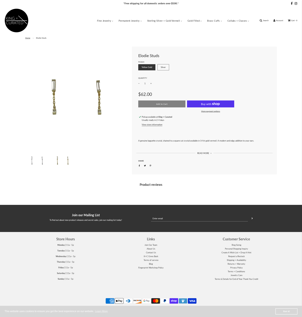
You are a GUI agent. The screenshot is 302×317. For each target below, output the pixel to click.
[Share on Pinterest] (150, 165)
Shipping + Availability (236, 260)
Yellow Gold (147, 67)
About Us (151, 248)
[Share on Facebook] (140, 165)
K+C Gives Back (151, 256)
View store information (152, 124)
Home (27, 38)
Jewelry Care (236, 275)
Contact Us (151, 252)
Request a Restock (236, 256)
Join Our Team (151, 245)
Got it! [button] (286, 311)
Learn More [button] (101, 311)
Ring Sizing (236, 245)
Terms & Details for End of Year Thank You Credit (236, 279)
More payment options (210, 111)
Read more (203, 153)
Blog (151, 264)
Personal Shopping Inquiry (236, 248)
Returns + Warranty (236, 264)
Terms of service (151, 260)
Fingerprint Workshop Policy (151, 267)
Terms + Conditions (236, 271)
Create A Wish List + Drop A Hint (236, 252)
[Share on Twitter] (145, 165)
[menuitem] (105, 20)
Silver (163, 67)
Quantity (142, 78)
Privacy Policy (236, 267)
